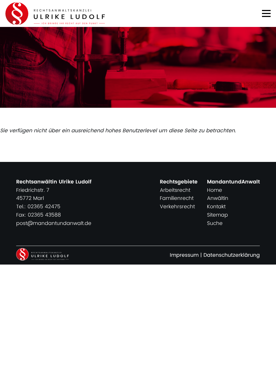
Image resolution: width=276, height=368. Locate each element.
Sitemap (217, 215)
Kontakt (216, 207)
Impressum (184, 255)
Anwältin (217, 198)
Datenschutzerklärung (231, 255)
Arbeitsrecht (175, 190)
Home (214, 190)
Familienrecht (177, 198)
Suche (215, 223)
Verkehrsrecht (177, 207)
